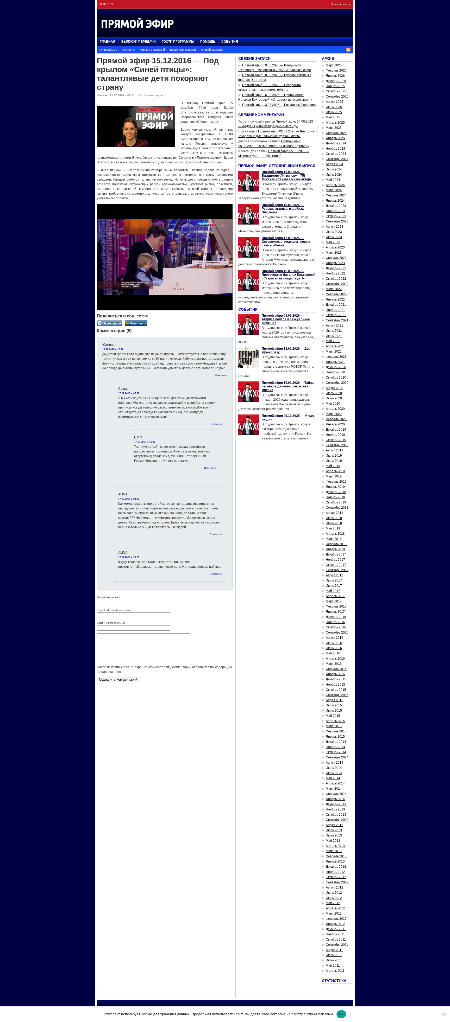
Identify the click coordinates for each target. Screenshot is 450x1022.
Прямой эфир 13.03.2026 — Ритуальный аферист (279, 105)
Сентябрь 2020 (337, 383)
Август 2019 (334, 450)
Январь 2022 (335, 299)
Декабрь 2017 (336, 554)
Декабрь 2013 (336, 804)
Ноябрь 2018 (335, 497)
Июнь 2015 (334, 710)
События (229, 41)
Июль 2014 (334, 768)
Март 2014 (334, 788)
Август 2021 (334, 325)
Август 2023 (334, 226)
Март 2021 (334, 351)
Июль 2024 (334, 169)
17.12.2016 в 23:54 (128, 499)
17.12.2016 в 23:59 (128, 557)
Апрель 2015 (335, 721)
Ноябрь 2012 (335, 872)
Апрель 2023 (335, 247)
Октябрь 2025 (336, 91)
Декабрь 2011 (336, 929)
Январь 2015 (335, 736)
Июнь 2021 (334, 336)
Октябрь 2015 (336, 690)
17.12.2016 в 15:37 (144, 442)
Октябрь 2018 (336, 502)
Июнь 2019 (334, 461)
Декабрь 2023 (336, 206)
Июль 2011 (334, 955)
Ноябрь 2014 (335, 747)
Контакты (128, 49)
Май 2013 (333, 840)
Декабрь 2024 (336, 143)
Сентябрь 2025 (337, 96)
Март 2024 (334, 190)
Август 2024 (334, 164)
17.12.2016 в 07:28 (128, 393)
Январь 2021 (335, 362)
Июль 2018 (334, 518)
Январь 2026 (335, 76)
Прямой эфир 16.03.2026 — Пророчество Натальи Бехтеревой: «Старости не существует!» (289, 274)
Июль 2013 (334, 830)
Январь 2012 (335, 924)
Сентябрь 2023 (337, 221)
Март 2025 (334, 128)
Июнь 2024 (334, 174)
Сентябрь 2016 (337, 632)
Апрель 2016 (335, 658)
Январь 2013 (335, 861)
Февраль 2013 (336, 856)
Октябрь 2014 (336, 752)
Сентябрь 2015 (337, 695)
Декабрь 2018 (336, 492)
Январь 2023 (335, 263)
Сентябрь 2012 (337, 882)
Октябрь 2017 (336, 565)
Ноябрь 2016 (335, 622)
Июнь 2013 (334, 835)
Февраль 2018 (336, 544)
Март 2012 (334, 913)
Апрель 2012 (335, 908)
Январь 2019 (335, 487)
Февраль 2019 (336, 481)
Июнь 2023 (334, 237)
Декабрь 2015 (336, 679)
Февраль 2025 (336, 133)
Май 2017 (333, 591)
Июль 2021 (334, 331)
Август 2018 (334, 513)
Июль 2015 (334, 705)
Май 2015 (333, 716)
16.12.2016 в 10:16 (112, 349)
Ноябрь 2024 (335, 148)
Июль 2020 (334, 393)
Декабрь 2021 (336, 304)
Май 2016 (333, 653)
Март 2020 (334, 414)
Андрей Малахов (212, 49)
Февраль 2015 (336, 731)
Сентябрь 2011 (337, 945)
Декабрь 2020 (336, 367)
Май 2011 (333, 965)
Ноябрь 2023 (335, 211)
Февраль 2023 (336, 258)
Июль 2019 (334, 455)
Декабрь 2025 (336, 81)
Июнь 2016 (334, 648)
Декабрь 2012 (336, 866)
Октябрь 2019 (336, 440)
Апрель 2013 (335, 846)
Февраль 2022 (336, 294)
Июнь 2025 (334, 112)
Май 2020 (333, 403)
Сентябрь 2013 (337, 820)
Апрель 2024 (335, 185)
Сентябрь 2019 (337, 445)
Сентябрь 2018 (337, 507)
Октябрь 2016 (336, 627)
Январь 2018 (335, 549)
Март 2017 (334, 601)
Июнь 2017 (334, 585)
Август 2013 (334, 825)
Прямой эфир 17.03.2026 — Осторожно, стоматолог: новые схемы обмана (286, 241)
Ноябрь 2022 (335, 273)
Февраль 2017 (336, 606)
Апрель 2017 (335, 596)
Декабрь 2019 (336, 429)
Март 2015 (334, 726)
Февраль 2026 (336, 70)
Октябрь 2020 (336, 377)
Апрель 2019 (335, 471)
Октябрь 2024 (336, 154)
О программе (108, 49)
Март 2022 (334, 289)
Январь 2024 (335, 200)
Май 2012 (333, 903)
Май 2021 (333, 341)
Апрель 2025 (335, 122)
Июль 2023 (334, 232)
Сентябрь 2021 (337, 320)
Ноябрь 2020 (335, 372)
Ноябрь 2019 (335, 435)
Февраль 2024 (336, 195)
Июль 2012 (334, 893)
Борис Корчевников (183, 49)
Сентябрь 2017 (337, 570)
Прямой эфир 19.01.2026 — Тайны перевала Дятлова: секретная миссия (288, 386)
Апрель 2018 (335, 533)
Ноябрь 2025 (335, 86)
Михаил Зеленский (152, 49)
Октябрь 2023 (336, 216)
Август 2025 (334, 102)
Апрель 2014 (335, 783)
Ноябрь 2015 (335, 684)
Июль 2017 (334, 580)
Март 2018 (334, 539)
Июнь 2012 (334, 898)
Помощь (207, 41)
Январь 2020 (335, 424)
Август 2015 (334, 700)
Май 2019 (333, 466)
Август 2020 (334, 388)
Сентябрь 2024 (337, 159)
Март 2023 (334, 252)
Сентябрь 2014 (337, 757)
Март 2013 (334, 851)
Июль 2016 (334, 643)
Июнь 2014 (334, 773)
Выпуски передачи (138, 41)
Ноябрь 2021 (335, 310)
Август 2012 (334, 887)
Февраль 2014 (336, 794)
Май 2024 (333, 180)
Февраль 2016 (336, 669)
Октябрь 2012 (336, 877)
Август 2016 (334, 638)
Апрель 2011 (335, 971)
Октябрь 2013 (336, 814)
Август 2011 (334, 950)
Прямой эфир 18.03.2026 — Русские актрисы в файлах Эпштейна (283, 208)
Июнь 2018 (334, 523)
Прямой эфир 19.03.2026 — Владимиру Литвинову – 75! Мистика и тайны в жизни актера (287, 175)
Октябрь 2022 (336, 278)
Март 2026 (334, 65)
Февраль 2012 (336, 919)
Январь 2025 (335, 138)
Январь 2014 (335, 799)
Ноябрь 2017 (335, 559)
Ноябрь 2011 (335, 934)
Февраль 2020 (336, 419)
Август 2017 (334, 575)
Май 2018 (333, 528)
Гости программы (178, 41)
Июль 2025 (334, 107)
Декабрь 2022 (336, 268)
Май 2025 (333, 117)
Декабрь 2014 (336, 742)
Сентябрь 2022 (337, 284)
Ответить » (221, 375)
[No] (443, 1014)
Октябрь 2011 (336, 939)
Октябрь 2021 (336, 315)
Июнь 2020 (334, 398)
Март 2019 (334, 476)
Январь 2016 (335, 674)
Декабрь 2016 (336, 617)
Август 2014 (334, 762)
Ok (341, 1014)
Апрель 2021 (335, 346)
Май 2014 (333, 778)
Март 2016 (334, 664)
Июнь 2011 (334, 960)
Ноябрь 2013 (335, 809)
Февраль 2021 (336, 357)
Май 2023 (333, 242)
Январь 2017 (335, 612)
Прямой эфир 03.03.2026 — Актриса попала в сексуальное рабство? (286, 319)
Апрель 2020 (335, 409)
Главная (107, 41)
